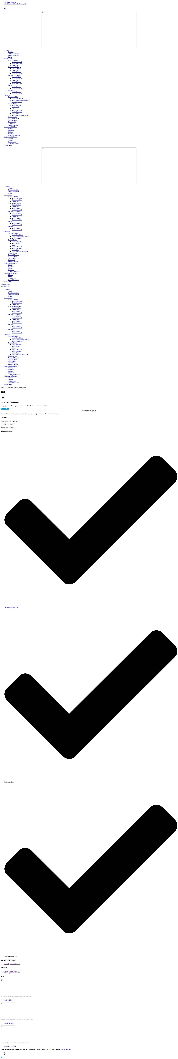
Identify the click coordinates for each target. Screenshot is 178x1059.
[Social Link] (4, 1052)
